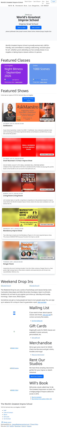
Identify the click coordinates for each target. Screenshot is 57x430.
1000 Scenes (41, 69)
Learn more (18, 82)
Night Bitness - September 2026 (14, 72)
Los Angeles (9, 66)
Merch (5, 414)
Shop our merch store (38, 355)
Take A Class (28, 1)
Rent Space (47, 2)
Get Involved (7, 419)
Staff (5, 410)
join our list (47, 315)
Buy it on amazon (36, 397)
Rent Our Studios (36, 376)
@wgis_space (7, 422)
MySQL (12, 426)
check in (24, 426)
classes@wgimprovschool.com (20, 424)
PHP (7, 426)
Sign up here (42, 302)
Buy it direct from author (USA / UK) (42, 399)
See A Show (36, 1)
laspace (29, 426)
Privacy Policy (34, 424)
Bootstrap (17, 426)
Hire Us (43, 2)
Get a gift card (36, 338)
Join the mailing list (37, 321)
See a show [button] (36, 28)
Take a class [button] (21, 28)
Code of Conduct (8, 412)
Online (35, 66)
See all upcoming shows (28, 99)
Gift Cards (6, 417)
